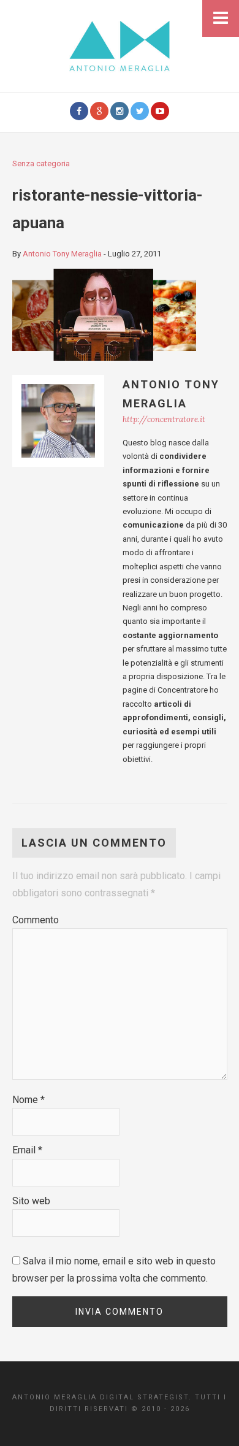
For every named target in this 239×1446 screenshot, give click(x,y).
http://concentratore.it (164, 419)
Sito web (31, 1201)
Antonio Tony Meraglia (62, 253)
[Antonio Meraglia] (119, 45)
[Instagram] (119, 111)
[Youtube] (160, 111)
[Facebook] (79, 111)
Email (27, 1150)
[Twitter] (140, 111)
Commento (35, 920)
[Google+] (99, 111)
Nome (28, 1100)
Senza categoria (41, 163)
